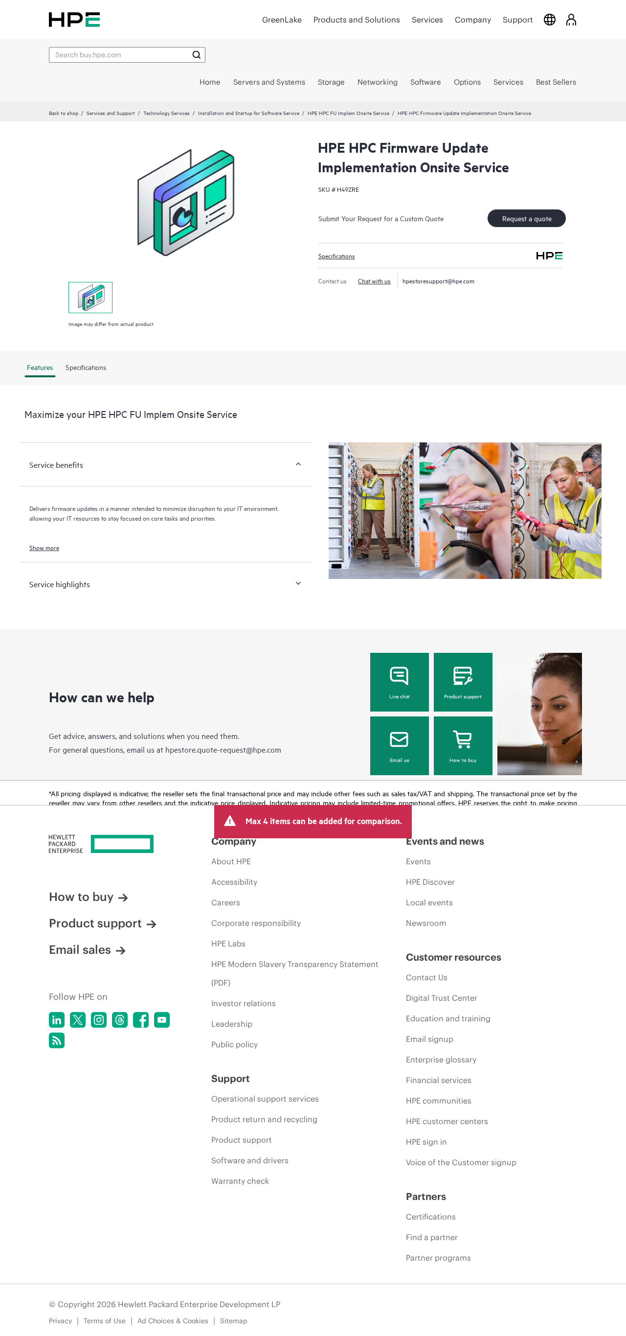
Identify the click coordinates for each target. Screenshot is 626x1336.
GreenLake (282, 19)
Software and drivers (250, 1160)
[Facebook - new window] (141, 1020)
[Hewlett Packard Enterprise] (74, 19)
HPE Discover (430, 882)
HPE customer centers (447, 1121)
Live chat (399, 696)
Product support (463, 696)
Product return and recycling (264, 1119)
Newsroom (426, 923)
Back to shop (63, 112)
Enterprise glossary (441, 1059)
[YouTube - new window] (162, 1020)
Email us (399, 759)
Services (427, 19)
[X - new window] (78, 1020)
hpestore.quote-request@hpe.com (223, 749)
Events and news (445, 841)
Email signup (429, 1039)
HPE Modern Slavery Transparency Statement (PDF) (295, 973)
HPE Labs (228, 943)
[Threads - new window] (120, 1020)
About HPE (231, 861)
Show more (44, 547)
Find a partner (432, 1237)
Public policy (234, 1044)
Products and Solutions (356, 19)
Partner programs (438, 1258)
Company (473, 19)
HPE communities (438, 1101)
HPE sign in (426, 1142)
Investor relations (243, 1003)
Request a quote (527, 218)
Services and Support (111, 112)
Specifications (336, 255)
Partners (426, 1196)
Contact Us (426, 977)
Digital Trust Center (441, 998)
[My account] (571, 19)
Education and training (448, 1018)
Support (518, 19)
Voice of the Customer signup (461, 1162)
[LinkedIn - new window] (57, 1020)
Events (418, 861)
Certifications (431, 1216)
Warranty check (240, 1181)
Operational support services (265, 1099)
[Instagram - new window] (99, 1020)
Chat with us (374, 280)
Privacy (60, 1320)
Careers (225, 902)
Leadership (231, 1024)
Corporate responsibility (256, 923)
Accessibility (234, 882)
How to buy (462, 759)
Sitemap (233, 1320)
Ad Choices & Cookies (172, 1320)
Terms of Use (105, 1320)
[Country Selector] (550, 19)
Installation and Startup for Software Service (248, 112)
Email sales (80, 949)
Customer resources (453, 957)
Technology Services (166, 112)
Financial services (438, 1080)
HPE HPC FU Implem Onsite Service (348, 112)
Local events (429, 902)
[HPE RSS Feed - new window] (57, 1040)
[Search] (196, 55)
